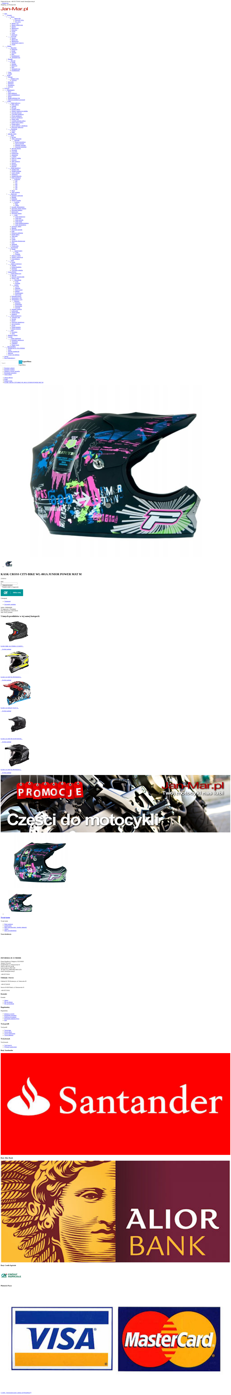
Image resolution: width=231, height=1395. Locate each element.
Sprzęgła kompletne (20, 147)
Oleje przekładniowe (14, 95)
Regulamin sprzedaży (10, 373)
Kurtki (13, 51)
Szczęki (14, 319)
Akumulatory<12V (17, 299)
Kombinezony (16, 56)
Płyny (9, 91)
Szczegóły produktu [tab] (10, 604)
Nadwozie (12, 194)
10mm (17, 205)
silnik (11, 135)
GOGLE (14, 80)
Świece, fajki (15, 278)
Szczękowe (11, 85)
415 (16, 182)
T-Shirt (10, 74)
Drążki (13, 249)
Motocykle (16, 18)
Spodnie (14, 52)
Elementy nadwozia (17, 195)
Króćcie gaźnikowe (17, 117)
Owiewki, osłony (16, 226)
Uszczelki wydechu (17, 270)
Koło (13, 231)
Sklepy (6, 1000)
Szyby (13, 238)
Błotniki (14, 197)
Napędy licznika (16, 200)
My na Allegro (8, 1002)
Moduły (17, 291)
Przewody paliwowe (17, 127)
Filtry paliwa (15, 104)
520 (16, 187)
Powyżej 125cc (19, 20)
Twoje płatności (8, 1035)
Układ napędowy (14, 168)
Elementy (14, 268)
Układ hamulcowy (14, 316)
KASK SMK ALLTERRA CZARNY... (12, 646)
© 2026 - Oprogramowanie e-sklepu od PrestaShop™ (16, 1392)
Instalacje (14, 314)
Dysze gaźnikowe (17, 116)
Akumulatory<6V (17, 298)
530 (16, 186)
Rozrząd (14, 166)
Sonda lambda (16, 312)
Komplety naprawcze (18, 340)
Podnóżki (14, 199)
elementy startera (13, 335)
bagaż (9, 350)
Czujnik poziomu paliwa (19, 121)
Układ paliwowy (14, 103)
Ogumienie (12, 129)
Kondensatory (19, 293)
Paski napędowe (16, 177)
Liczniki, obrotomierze (18, 207)
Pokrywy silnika (16, 158)
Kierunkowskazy (16, 296)
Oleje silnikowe (12, 93)
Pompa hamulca (16, 327)
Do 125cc (18, 22)
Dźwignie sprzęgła (17, 229)
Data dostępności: (6, 611)
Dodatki (10, 59)
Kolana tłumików (16, 267)
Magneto (17, 288)
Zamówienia (7, 926)
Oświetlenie (16, 280)
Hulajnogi (14, 35)
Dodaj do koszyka (6, 585)
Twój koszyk (8, 1045)
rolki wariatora (16, 192)
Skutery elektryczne (17, 25)
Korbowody (15, 153)
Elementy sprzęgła (20, 145)
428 (16, 181)
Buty (13, 54)
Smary (10, 96)
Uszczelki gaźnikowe (18, 114)
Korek (13, 262)
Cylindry (14, 156)
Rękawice (14, 49)
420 (16, 184)
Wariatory (14, 164)
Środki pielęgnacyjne (14, 98)
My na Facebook (9, 1003)
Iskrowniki (18, 294)
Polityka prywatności (10, 1017)
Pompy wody (15, 345)
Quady (13, 31)
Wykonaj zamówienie (10, 1047)
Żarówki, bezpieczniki (18, 277)
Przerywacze (18, 290)
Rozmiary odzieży (9, 368)
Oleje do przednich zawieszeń (16, 100)
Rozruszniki (18, 306)
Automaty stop (16, 317)
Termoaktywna (16, 57)
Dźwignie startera (17, 213)
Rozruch (15, 301)
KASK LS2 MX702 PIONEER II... (11, 677)
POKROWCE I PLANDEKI (16, 348)
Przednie (17, 254)
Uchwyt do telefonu (13, 355)
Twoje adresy (8, 1032)
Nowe (11, 17)
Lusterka (15, 202)
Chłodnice (14, 343)
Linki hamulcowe (20, 216)
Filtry (11, 330)
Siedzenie (14, 244)
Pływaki (14, 108)
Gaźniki (14, 106)
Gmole (13, 239)
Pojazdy (8, 15)
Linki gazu (18, 218)
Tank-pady (15, 236)
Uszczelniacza (16, 259)
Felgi (13, 242)
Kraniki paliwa (16, 109)
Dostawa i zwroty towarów (12, 371)
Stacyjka (14, 275)
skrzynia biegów (16, 148)
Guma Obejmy (12, 272)
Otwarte (10, 77)
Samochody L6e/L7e (18, 43)
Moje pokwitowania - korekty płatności (15, 927)
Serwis (6, 356)
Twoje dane (7, 1030)
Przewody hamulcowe (18, 322)
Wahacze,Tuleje (16, 255)
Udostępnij (7, 601)
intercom (10, 353)
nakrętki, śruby (12, 134)
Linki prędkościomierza (22, 223)
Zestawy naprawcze (17, 257)
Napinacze (15, 174)
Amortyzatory (17, 251)
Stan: (2, 612)
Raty (5, 1020)
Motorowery (15, 28)
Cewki (17, 286)
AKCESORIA (10, 346)
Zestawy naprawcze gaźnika (20, 111)
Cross (13, 33)
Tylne (16, 252)
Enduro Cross (13, 78)
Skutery (14, 26)
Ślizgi (13, 190)
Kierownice (15, 212)
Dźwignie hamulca (17, 210)
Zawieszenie (13, 247)
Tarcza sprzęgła (19, 143)
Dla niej (11, 61)
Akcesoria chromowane (18, 241)
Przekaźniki (18, 304)
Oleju (11, 260)
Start (5, 13)
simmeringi (15, 155)
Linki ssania (18, 221)
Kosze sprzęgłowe (20, 142)
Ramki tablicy (15, 234)
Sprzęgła (15, 140)
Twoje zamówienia (9, 1033)
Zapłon (15, 285)
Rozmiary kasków (9, 369)
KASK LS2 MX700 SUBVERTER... (11, 739)
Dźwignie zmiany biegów (19, 208)
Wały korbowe (16, 161)
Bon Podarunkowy (9, 358)
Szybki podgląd (6, 649)
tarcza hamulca (16, 324)
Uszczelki (14, 151)
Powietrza (14, 332)
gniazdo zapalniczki (13, 351)
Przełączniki (15, 246)
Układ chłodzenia (14, 338)
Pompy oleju (15, 119)
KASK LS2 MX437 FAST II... (10, 708)
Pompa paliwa (16, 124)
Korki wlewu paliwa (17, 122)
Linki (15, 215)
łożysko (14, 137)
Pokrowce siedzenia (17, 233)
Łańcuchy (16, 179)
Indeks (3, 607)
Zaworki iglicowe (17, 113)
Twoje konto (5, 917)
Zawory (14, 163)
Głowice (14, 160)
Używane (12, 36)
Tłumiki (14, 265)
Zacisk (13, 325)
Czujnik (10, 337)
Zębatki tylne (15, 169)
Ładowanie (15, 311)
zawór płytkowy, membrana (19, 126)
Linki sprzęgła (19, 220)
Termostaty (15, 342)
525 (16, 189)
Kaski (7, 75)
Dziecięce (14, 30)
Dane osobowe (8, 924)
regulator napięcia (17, 309)
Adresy (6, 929)
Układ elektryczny (14, 273)
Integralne (11, 82)
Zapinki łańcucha (16, 176)
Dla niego (12, 48)
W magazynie (5, 609)
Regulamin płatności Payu (11, 1018)
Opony (14, 130)
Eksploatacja (9, 90)
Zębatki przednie (16, 171)
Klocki (13, 320)
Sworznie (14, 150)
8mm (16, 203)
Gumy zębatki (16, 173)
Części (7, 101)
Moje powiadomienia (10, 930)
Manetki (14, 228)
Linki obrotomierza (20, 225)
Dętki (13, 132)
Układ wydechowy (15, 264)
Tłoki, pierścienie (16, 139)
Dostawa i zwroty (9, 1014)
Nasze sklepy (8, 374)
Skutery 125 (15, 23)
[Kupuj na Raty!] (115, 592)
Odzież (7, 46)
